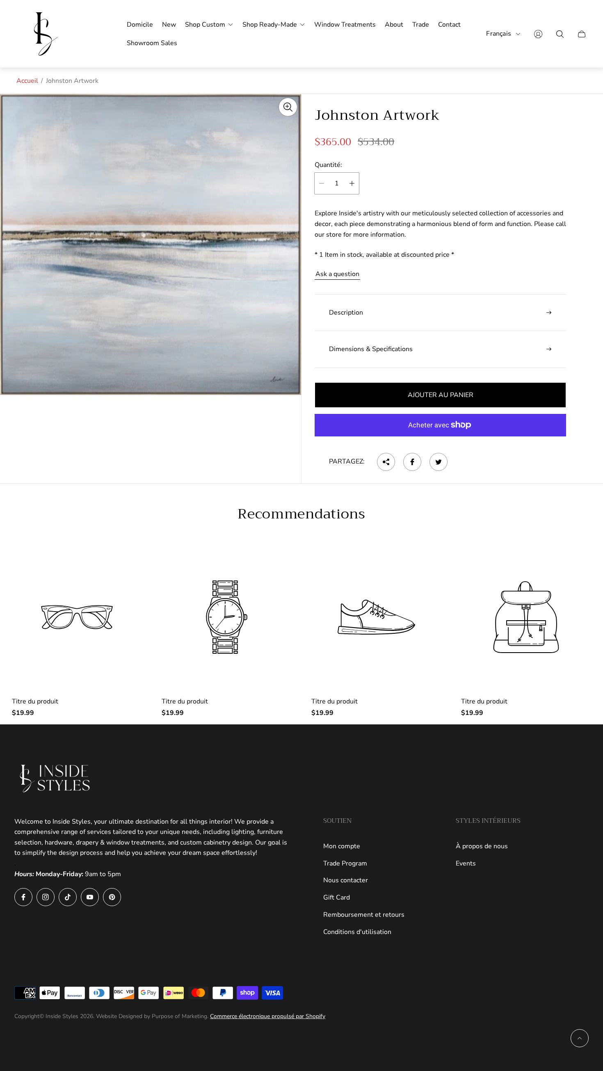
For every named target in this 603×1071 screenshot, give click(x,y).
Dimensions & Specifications (371, 349)
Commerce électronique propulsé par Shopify (267, 1016)
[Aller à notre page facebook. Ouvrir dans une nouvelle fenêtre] (23, 897)
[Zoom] (288, 107)
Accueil (27, 80)
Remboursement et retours (363, 914)
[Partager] (386, 462)
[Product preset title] (77, 617)
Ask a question (337, 274)
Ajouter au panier (440, 395)
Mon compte (341, 846)
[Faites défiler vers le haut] (580, 1038)
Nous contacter (345, 880)
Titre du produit (35, 701)
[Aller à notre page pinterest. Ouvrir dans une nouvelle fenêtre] (112, 897)
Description (346, 312)
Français (498, 34)
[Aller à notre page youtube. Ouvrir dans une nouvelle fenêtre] (90, 897)
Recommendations (301, 514)
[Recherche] (560, 34)
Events (466, 863)
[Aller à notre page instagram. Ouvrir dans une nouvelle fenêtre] (46, 897)
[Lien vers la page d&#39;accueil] (55, 778)
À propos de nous (482, 846)
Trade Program (345, 863)
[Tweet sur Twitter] (438, 462)
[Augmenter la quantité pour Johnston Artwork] (352, 183)
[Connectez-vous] (538, 34)
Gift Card (336, 897)
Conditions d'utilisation (357, 931)
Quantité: (328, 165)
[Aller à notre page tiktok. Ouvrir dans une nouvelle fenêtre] (68, 897)
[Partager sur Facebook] (412, 462)
